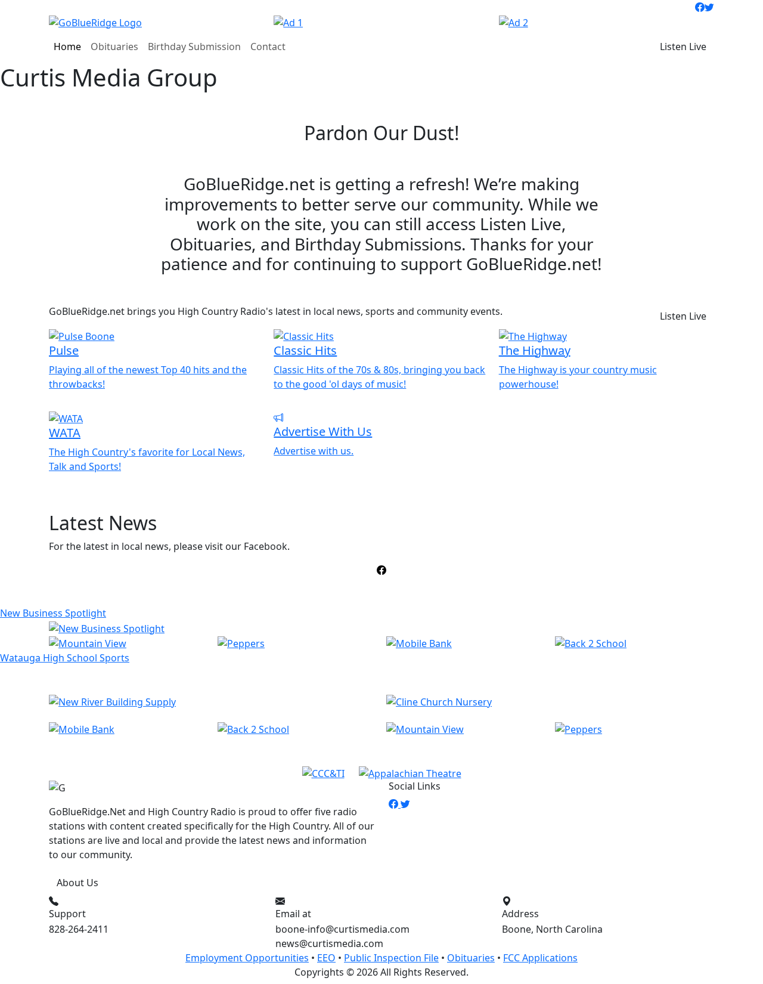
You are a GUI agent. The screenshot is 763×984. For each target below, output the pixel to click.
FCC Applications (540, 957)
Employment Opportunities (247, 957)
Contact (268, 46)
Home (67, 46)
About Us (77, 882)
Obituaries (114, 46)
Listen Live (683, 46)
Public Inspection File (391, 957)
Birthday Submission (194, 46)
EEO (326, 957)
